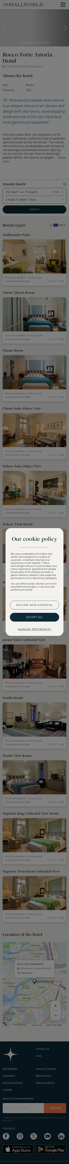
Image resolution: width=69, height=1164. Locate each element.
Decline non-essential (34, 605)
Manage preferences (34, 629)
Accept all (34, 617)
